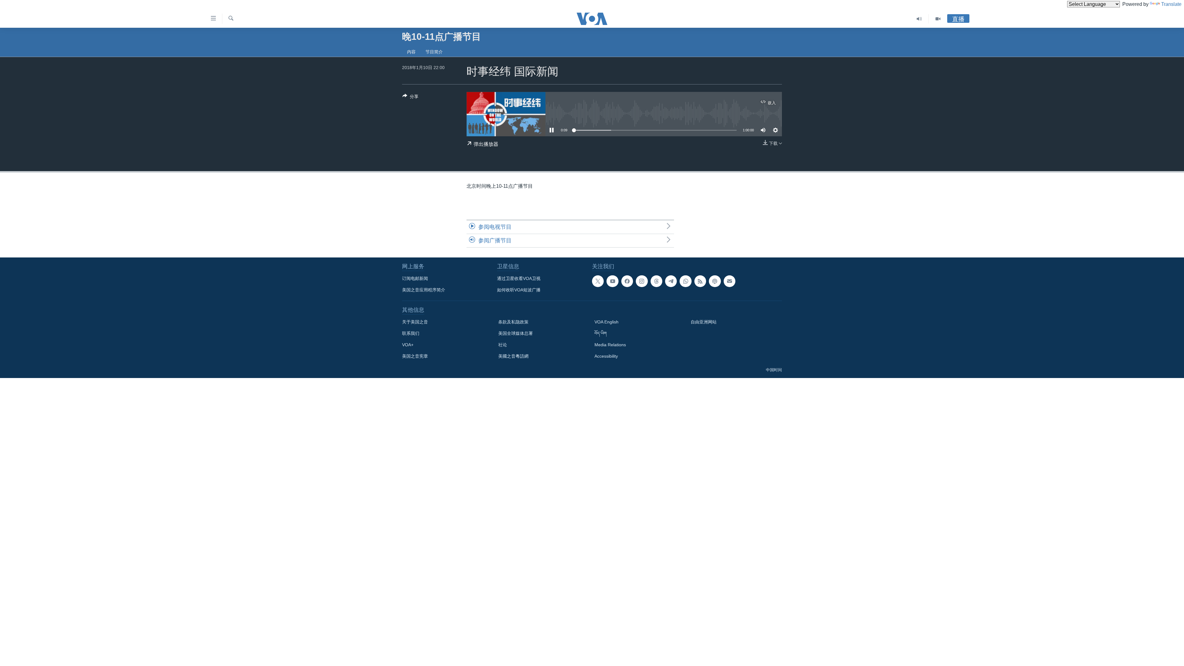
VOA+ (407, 344)
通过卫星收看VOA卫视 (519, 278)
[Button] (410, 97)
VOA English (606, 321)
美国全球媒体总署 (515, 333)
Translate (1171, 4)
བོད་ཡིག (600, 333)
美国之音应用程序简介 (423, 289)
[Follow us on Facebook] (627, 281)
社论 (502, 344)
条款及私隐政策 (513, 321)
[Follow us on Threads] (656, 281)
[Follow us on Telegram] (671, 281)
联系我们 (410, 333)
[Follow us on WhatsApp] (685, 281)
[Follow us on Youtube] (612, 281)
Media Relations (610, 344)
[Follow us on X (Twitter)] (598, 281)
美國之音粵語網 (513, 356)
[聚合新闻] (700, 281)
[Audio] (919, 18)
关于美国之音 (415, 321)
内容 (411, 51)
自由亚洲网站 (704, 321)
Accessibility (606, 356)
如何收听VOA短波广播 (519, 289)
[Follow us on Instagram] (642, 281)
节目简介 (434, 51)
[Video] (938, 18)
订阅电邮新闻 (415, 278)
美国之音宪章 (415, 356)
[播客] (715, 281)
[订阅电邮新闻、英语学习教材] (729, 281)
